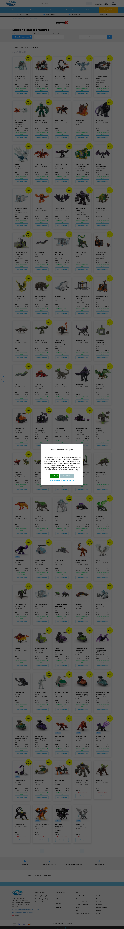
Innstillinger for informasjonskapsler (62, 480)
